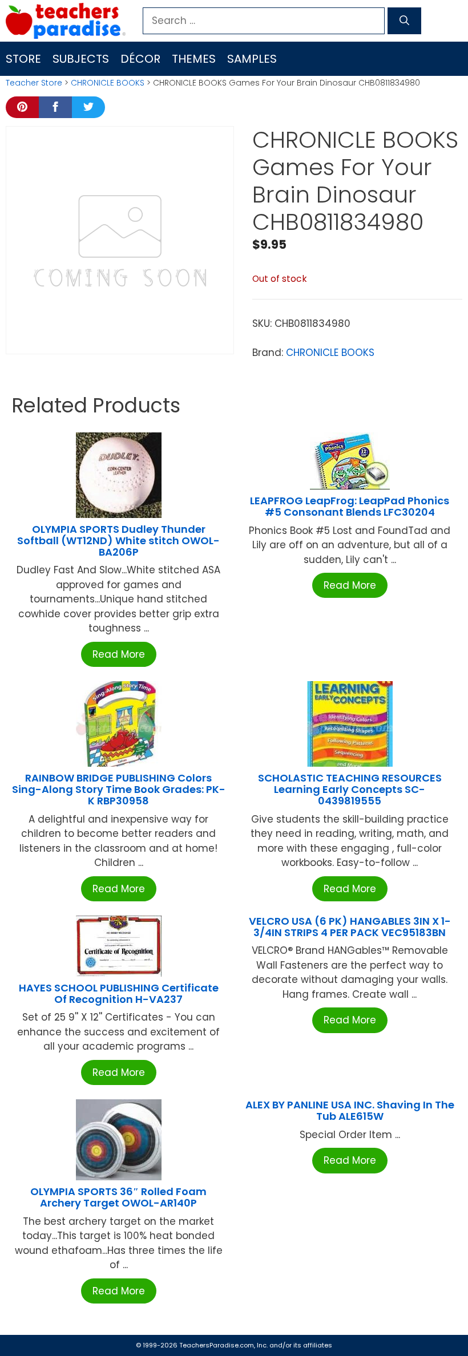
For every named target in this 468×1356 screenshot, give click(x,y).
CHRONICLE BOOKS (107, 82)
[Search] (404, 21)
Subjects (81, 59)
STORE (23, 59)
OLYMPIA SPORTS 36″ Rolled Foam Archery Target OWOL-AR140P (118, 1197)
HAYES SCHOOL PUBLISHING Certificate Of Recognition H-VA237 (119, 993)
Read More (118, 654)
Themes (194, 59)
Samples (252, 59)
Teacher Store (34, 82)
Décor (140, 59)
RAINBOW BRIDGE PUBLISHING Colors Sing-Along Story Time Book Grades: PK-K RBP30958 (118, 789)
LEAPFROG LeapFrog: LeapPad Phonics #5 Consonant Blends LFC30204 (349, 506)
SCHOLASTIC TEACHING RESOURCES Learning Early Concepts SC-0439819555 (350, 789)
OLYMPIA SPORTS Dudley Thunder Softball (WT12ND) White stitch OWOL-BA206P (118, 540)
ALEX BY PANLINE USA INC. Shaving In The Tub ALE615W (349, 1110)
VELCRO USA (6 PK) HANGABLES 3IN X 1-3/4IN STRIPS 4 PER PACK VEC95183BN (350, 927)
